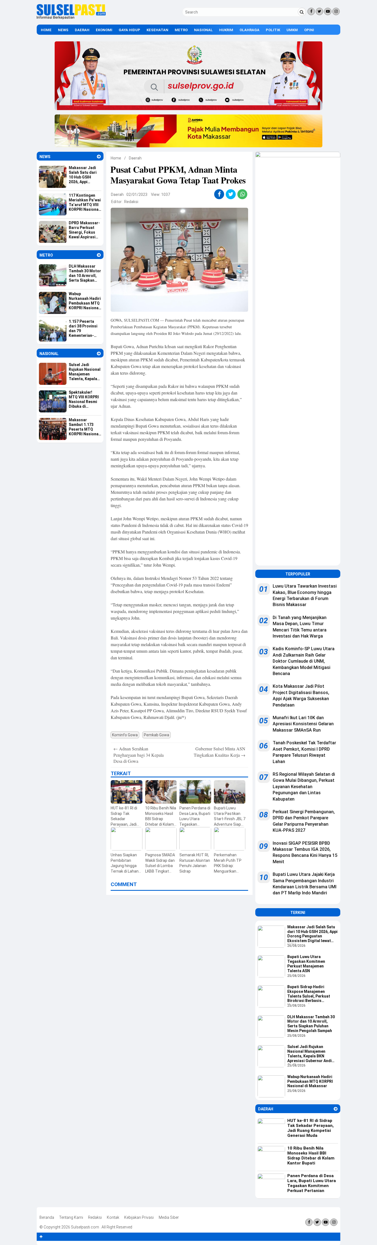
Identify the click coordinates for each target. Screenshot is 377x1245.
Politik (273, 30)
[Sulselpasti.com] (71, 18)
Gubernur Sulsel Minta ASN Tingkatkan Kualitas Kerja (219, 752)
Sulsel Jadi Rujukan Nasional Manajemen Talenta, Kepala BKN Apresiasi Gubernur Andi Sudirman (309, 1054)
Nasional (203, 30)
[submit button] (302, 12)
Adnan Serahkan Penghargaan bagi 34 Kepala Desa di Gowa (138, 755)
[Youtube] (327, 11)
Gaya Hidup (129, 30)
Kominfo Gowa (125, 735)
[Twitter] (319, 11)
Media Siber (169, 1217)
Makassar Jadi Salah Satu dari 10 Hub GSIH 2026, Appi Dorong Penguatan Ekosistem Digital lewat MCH (312, 934)
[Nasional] (99, 353)
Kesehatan (157, 30)
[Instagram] (336, 11)
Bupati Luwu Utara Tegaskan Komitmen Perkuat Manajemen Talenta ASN (306, 964)
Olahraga (249, 30)
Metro (181, 30)
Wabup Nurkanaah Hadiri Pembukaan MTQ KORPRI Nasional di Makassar (310, 1081)
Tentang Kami (71, 1217)
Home (46, 30)
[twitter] (230, 194)
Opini (309, 30)
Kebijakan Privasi (139, 1217)
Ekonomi (104, 30)
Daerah (82, 30)
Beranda (46, 1217)
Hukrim (226, 30)
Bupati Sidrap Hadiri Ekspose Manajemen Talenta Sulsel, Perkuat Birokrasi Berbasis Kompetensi (308, 994)
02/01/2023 (136, 194)
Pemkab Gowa (156, 735)
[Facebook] (311, 11)
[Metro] (99, 255)
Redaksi (131, 201)
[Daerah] (336, 1108)
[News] (99, 156)
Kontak (113, 1217)
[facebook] (219, 194)
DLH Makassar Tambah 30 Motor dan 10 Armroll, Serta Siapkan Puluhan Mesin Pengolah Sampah (311, 1024)
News (63, 30)
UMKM (292, 30)
